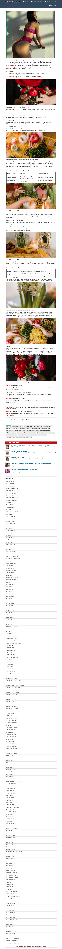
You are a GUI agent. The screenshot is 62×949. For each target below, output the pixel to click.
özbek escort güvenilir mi (17, 426)
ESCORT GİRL (9, 591)
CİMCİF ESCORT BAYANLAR (12, 563)
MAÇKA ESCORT (10, 758)
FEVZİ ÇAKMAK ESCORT (12, 626)
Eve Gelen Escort (10, 610)
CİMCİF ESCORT (10, 561)
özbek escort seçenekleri (45, 430)
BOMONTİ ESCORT (10, 549)
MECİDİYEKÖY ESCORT (11, 772)
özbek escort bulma (22, 435)
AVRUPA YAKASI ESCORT (12, 512)
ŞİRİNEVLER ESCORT (11, 863)
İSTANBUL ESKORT (10, 701)
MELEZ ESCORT (10, 774)
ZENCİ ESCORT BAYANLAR (12, 938)
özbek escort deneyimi (23, 430)
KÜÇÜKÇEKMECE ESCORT (12, 753)
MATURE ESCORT (10, 767)
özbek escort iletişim (28, 426)
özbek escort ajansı (42, 435)
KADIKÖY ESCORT (10, 713)
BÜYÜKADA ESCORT (11, 554)
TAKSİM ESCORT (10, 868)
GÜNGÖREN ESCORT (11, 669)
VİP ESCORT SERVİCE (11, 917)
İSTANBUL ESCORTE (11, 697)
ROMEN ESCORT (10, 819)
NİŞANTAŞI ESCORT (11, 788)
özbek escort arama (41, 432)
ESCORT (8, 582)
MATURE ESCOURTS (11, 769)
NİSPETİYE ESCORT (10, 786)
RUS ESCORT (9, 821)
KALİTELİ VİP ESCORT (11, 720)
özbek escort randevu (31, 432)
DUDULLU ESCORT (10, 572)
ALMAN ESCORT (10, 483)
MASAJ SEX (8, 762)
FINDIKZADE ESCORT (11, 629)
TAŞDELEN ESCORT (10, 870)
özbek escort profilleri (35, 428)
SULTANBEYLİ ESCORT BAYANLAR (14, 851)
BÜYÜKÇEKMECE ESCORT (12, 556)
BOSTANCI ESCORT (10, 551)
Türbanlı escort (9, 884)
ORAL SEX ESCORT (10, 793)
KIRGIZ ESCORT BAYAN (11, 744)
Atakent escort (9, 502)
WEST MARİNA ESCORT (11, 922)
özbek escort (29, 437)
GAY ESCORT (9, 633)
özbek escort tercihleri (11, 432)
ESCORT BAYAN (9, 584)
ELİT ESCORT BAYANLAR (12, 577)
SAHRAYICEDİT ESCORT (12, 823)
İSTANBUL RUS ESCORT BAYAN (13, 711)
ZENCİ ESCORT (9, 936)
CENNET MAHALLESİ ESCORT (13, 558)
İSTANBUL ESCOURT (11, 699)
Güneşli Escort (9, 666)
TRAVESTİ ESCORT (10, 880)
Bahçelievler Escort (10, 521)
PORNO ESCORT (10, 814)
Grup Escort (9, 662)
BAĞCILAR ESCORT (10, 516)
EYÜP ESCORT (9, 615)
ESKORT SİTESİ (9, 605)
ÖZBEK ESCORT (10, 805)
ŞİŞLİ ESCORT (9, 865)
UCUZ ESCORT (9, 898)
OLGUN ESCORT (10, 790)
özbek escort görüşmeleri (23, 428)
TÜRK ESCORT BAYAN (11, 891)
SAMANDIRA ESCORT (11, 826)
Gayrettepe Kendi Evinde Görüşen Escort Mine (24, 469)
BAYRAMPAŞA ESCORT (11, 533)
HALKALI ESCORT (10, 673)
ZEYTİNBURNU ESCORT (12, 940)
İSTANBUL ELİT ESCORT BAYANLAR (14, 687)
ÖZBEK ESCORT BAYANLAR (12, 807)
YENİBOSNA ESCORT (11, 929)
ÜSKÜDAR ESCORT (10, 910)
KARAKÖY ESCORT (10, 730)
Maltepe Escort (9, 760)
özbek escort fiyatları (34, 430)
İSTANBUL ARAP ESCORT (12, 678)
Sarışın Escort (9, 830)
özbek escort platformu (46, 428)
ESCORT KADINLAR (10, 594)
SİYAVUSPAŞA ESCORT (11, 847)
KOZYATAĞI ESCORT (11, 746)
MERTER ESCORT (10, 776)
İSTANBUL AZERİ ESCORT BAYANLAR (15, 683)
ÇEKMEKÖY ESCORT (11, 570)
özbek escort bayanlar (20, 437)
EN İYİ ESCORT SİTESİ (11, 580)
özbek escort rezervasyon (12, 430)
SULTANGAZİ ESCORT (11, 854)
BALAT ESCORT (9, 528)
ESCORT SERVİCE (10, 596)
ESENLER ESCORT (10, 601)
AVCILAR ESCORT (10, 509)
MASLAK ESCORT (10, 765)
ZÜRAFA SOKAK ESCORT (12, 943)
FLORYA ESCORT (10, 631)
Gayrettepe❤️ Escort (11, 636)
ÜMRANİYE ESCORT (11, 905)
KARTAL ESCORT (10, 732)
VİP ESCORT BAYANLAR (11, 915)
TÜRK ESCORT (9, 887)
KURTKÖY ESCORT (10, 751)
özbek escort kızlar (10, 437)
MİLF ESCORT (9, 779)
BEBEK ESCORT (9, 535)
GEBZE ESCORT (10, 645)
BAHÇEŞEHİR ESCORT (11, 523)
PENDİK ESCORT (10, 809)
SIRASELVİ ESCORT (10, 842)
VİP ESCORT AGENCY (11, 912)
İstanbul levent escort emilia (19, 451)
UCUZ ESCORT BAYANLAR (12, 901)
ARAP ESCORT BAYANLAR (12, 498)
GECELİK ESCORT (10, 647)
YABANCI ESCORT (10, 924)
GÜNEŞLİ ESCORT (10, 664)
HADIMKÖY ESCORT (11, 671)
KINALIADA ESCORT (11, 741)
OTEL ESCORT (9, 800)
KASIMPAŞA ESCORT (11, 734)
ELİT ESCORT (9, 575)
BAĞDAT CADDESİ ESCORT (12, 519)
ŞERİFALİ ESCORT (10, 861)
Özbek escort (14, 65)
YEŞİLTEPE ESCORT (10, 933)
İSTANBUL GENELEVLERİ (12, 706)
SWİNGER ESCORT (10, 858)
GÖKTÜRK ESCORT (10, 655)
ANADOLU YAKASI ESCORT (12, 488)
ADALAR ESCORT (10, 481)
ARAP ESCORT (9, 495)
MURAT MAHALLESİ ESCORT (13, 781)
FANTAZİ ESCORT (10, 617)
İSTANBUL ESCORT (10, 690)
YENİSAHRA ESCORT (11, 931)
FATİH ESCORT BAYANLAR (12, 622)
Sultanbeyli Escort (10, 849)
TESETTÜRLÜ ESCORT (11, 872)
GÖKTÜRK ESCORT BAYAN (12, 657)
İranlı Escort (9, 676)
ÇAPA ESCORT (9, 565)
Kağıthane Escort (10, 715)
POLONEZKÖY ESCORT (11, 812)
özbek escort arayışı (38, 426)
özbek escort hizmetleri (32, 435)
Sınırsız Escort (9, 840)
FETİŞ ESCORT (9, 624)
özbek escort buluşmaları (11, 428)
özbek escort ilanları (21, 432)
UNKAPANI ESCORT (10, 903)
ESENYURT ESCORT (11, 603)
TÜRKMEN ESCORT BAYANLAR (13, 896)
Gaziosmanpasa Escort (11, 638)
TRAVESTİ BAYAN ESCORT (12, 875)
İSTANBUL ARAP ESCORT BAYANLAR (15, 680)
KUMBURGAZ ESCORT (11, 748)
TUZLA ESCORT (10, 882)
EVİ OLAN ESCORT (10, 612)
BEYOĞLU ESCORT (10, 547)
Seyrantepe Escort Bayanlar (19, 457)
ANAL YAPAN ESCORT (11, 493)
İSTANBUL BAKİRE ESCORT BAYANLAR (15, 685)
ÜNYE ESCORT (9, 908)
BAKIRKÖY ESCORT (10, 526)
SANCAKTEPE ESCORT (11, 828)
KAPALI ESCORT (10, 725)
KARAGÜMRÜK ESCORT (12, 727)
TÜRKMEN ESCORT (10, 894)
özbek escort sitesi (51, 432)
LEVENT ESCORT (10, 755)
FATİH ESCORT (9, 619)
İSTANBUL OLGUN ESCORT (12, 708)
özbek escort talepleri (48, 426)
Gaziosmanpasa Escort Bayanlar (14, 640)
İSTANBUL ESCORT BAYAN (12, 692)
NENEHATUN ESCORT (11, 783)
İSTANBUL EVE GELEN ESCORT (13, 704)
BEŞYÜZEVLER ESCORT (11, 540)
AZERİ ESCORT (9, 514)
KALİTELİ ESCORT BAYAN (12, 718)
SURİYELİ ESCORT (10, 856)
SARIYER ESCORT (10, 833)
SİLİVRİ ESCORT (10, 844)
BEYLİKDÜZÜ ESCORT (11, 544)
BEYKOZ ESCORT (10, 542)
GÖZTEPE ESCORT (10, 659)
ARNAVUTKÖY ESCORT (11, 500)
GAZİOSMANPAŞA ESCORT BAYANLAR (15, 643)
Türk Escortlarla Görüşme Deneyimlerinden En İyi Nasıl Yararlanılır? (30, 445)
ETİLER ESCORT (10, 608)
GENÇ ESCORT (9, 652)
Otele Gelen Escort (10, 802)
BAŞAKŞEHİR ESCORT (11, 530)
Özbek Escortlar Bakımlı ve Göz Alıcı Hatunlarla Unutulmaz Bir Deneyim (31, 463)
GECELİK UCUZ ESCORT (12, 650)
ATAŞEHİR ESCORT (10, 507)
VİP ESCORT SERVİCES (11, 919)
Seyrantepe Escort (10, 837)
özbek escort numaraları (11, 435)
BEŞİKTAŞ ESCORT (10, 537)
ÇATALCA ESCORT (10, 568)
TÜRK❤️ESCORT (12, 2)
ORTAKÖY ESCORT (10, 797)
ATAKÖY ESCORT (10, 505)
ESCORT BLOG (9, 589)
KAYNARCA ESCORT (11, 739)
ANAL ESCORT (9, 490)
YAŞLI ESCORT (9, 926)
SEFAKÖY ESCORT (10, 835)
